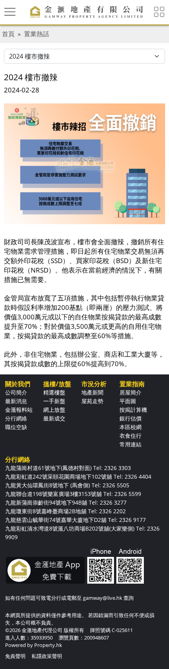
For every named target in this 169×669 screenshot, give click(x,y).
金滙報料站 (19, 409)
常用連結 (130, 444)
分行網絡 (16, 418)
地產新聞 (92, 392)
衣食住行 (130, 435)
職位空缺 (16, 427)
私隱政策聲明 (46, 656)
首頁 (8, 33)
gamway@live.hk (102, 597)
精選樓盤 (54, 392)
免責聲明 (15, 656)
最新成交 (54, 418)
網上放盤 (54, 409)
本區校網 (130, 427)
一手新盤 (54, 401)
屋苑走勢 (92, 401)
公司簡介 (16, 392)
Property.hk (48, 645)
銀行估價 (130, 418)
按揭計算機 (133, 409)
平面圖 (127, 401)
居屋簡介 (130, 392)
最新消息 (16, 401)
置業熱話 (36, 33)
